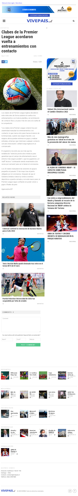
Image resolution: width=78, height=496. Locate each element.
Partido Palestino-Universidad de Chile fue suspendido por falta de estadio (19, 300)
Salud (17, 434)
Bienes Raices (19, 3)
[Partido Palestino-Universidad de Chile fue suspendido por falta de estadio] (23, 284)
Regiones (13, 396)
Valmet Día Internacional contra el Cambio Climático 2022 (61, 110)
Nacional (72, 114)
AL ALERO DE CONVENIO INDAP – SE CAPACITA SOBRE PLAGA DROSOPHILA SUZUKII (61, 170)
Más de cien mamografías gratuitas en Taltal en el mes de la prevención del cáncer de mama (62, 139)
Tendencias (33, 415)
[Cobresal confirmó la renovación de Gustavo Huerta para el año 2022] (23, 214)
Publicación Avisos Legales (8, 3)
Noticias (51, 414)
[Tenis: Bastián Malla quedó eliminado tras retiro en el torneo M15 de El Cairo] (23, 249)
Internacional (72, 394)
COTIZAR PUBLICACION (39, 15)
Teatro (12, 454)
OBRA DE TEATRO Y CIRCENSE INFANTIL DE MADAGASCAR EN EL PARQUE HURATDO (61, 236)
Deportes (5, 28)
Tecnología (14, 415)
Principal (13, 395)
